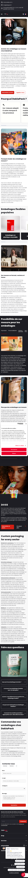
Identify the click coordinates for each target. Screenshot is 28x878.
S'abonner (23, 821)
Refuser (14, 453)
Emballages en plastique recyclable (10, 236)
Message (4, 793)
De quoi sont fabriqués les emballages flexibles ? (13, 705)
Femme (11, 766)
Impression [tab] (4, 330)
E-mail (3, 778)
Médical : (3, 608)
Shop (2, 835)
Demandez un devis (7, 92)
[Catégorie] (14, 788)
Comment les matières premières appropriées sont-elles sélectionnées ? (13, 713)
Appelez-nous (20, 92)
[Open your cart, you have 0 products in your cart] (23, 14)
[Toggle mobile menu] (1, 14)
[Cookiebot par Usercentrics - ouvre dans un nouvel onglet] (17, 424)
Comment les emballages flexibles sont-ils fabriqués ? (13, 689)
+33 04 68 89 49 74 (7, 2)
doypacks (4, 288)
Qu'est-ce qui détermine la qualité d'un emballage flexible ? (13, 697)
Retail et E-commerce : (7, 543)
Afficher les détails (19, 445)
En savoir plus (19, 527)
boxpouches (20, 288)
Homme (5, 766)
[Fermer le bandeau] (26, 423)
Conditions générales (14, 872)
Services (3, 840)
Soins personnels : (6, 592)
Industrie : (4, 627)
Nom (3, 770)
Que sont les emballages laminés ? (11, 682)
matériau (10, 172)
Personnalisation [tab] (12, 330)
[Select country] (26, 14)
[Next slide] (26, 458)
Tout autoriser (14, 449)
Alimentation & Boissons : (8, 578)
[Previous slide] (21, 458)
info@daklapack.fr (7, 5)
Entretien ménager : (6, 562)
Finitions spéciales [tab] (20, 331)
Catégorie (4, 785)
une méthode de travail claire (18, 415)
